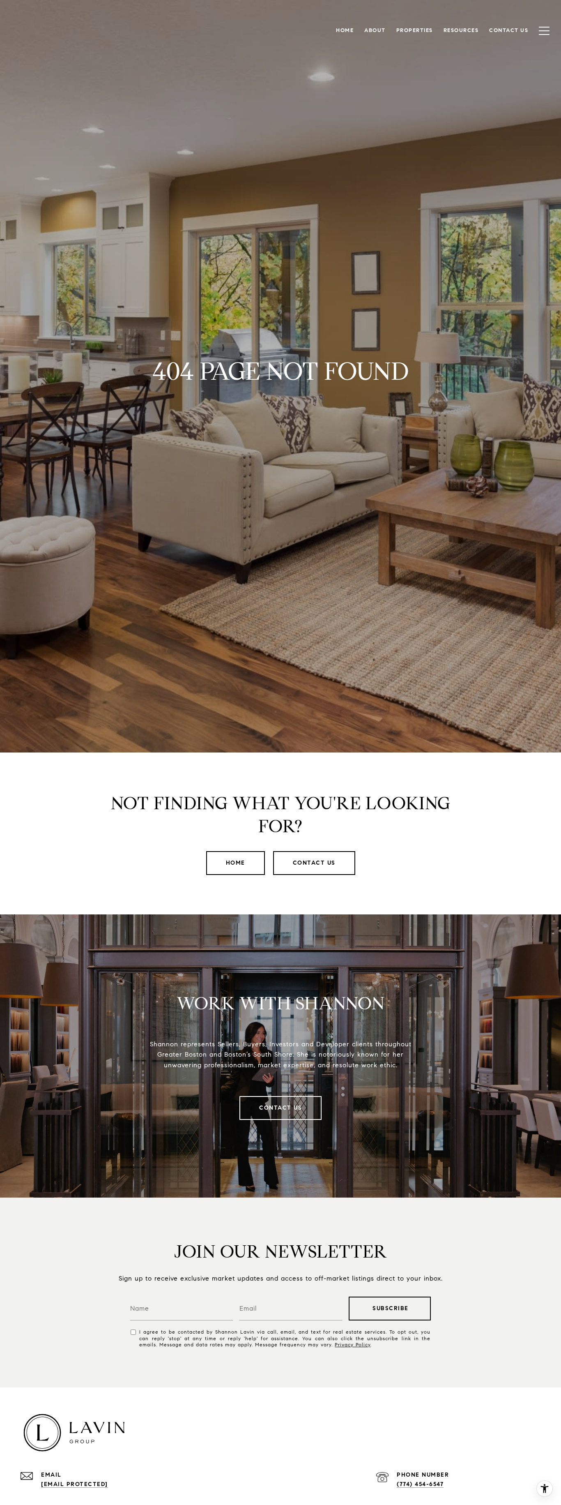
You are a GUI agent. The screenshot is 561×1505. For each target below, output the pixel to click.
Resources (461, 30)
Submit (390, 1308)
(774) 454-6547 (420, 1484)
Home (235, 862)
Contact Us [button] (314, 862)
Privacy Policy (352, 1344)
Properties (414, 30)
